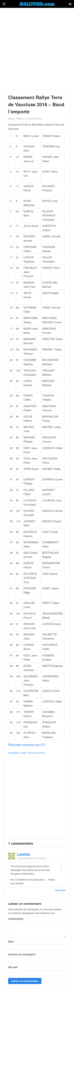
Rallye (11, 118)
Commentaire (15, 918)
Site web (13, 967)
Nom (11, 941)
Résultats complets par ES (26, 744)
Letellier (24, 854)
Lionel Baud (13, 752)
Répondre (60, 890)
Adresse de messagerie (22, 954)
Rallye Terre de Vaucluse (33, 752)
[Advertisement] (37, 49)
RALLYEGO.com (37, 4)
